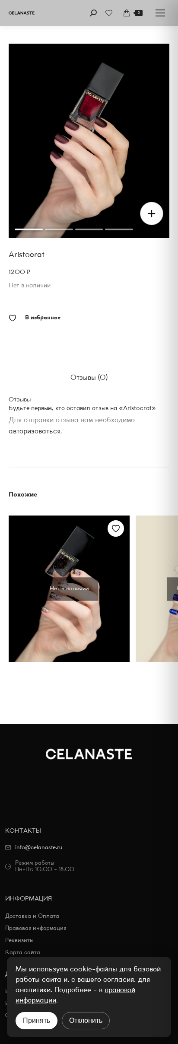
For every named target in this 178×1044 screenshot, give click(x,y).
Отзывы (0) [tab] (89, 378)
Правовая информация (35, 928)
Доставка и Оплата (32, 916)
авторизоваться (34, 431)
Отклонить (85, 1020)
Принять (36, 1020)
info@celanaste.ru (38, 847)
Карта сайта (22, 952)
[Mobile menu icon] (160, 13)
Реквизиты (19, 940)
